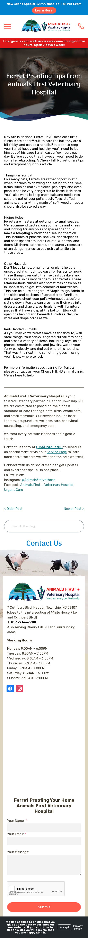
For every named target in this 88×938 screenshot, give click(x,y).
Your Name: (17, 821)
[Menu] (7, 26)
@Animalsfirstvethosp (38, 480)
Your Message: (18, 852)
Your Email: (16, 834)
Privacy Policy (78, 927)
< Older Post (13, 509)
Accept (64, 927)
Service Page (57, 452)
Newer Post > (74, 509)
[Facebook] (11, 688)
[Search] (74, 526)
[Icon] (81, 26)
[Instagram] (19, 688)
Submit (44, 907)
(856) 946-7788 (49, 447)
